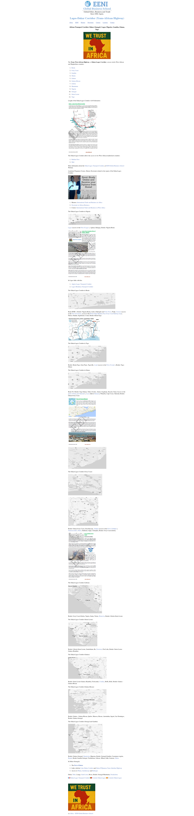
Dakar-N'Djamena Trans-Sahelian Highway (109, 768)
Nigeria (74, 89)
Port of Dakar (78, 765)
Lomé (96, 365)
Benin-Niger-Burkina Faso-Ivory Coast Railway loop (105, 314)
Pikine (79, 771)
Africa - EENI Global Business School (81, 813)
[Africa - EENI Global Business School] (97, 14)
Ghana (73, 76)
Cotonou (118, 312)
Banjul (70, 758)
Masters (83, 22)
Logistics (105, 22)
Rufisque (95, 771)
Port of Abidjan (112, 529)
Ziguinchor (86, 756)
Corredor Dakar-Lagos (99, 778)
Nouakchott (113, 774)
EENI (76, 22)
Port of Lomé (110, 365)
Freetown (99, 649)
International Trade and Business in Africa (89, 202)
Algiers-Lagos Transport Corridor (81, 284)
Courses (98, 22)
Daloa (79, 530)
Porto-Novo (107, 312)
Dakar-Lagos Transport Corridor (94, 166)
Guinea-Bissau (76, 81)
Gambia (74, 73)
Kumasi (97, 394)
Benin (73, 68)
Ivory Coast (75, 70)
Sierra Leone (75, 94)
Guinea (74, 78)
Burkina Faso (75, 159)
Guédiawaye (85, 771)
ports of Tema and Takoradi (76, 394)
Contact (112, 22)
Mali (73, 162)
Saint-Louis (84, 774)
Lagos (70, 227)
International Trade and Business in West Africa (91, 208)
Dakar (117, 758)
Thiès (74, 774)
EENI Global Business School (115, 166)
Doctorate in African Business (80, 205)
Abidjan (96, 529)
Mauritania (75, 86)
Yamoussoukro (72, 530)
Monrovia (102, 616)
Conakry (101, 681)
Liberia (74, 84)
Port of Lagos (85, 227)
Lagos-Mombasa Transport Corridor (82, 287)
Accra (88, 394)
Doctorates (91, 22)
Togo (73, 97)
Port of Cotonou (76, 314)
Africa (71, 22)
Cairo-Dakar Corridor (86, 768)
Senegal (74, 92)
